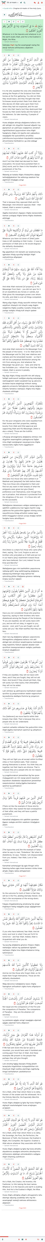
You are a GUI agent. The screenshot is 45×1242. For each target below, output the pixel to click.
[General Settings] (42, 1240)
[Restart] (14, 21)
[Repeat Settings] (38, 1240)
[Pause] (9, 21)
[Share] (18, 21)
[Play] (5, 14)
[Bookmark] (23, 21)
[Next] (26, 1240)
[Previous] (19, 1240)
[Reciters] (2, 1240)
